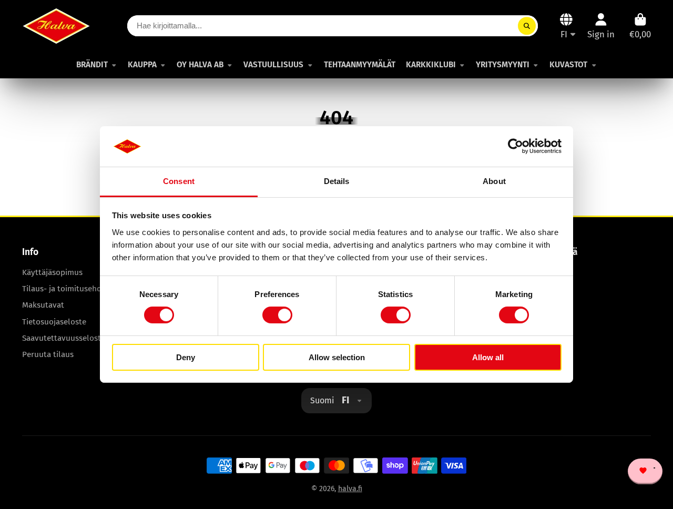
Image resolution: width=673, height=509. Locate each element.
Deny (185, 357)
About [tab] (494, 181)
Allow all (488, 357)
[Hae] (527, 26)
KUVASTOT (568, 64)
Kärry (640, 26)
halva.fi (350, 488)
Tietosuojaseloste (54, 322)
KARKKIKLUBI (431, 64)
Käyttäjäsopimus (52, 272)
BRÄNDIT (92, 64)
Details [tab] (337, 181)
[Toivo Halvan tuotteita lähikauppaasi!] (649, 472)
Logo (56, 26)
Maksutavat (43, 305)
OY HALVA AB (200, 64)
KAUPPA (142, 64)
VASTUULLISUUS (273, 64)
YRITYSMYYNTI (502, 64)
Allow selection (337, 357)
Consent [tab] (179, 181)
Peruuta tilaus (48, 354)
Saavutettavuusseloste (63, 338)
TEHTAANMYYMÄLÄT (359, 64)
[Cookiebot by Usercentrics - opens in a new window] (516, 146)
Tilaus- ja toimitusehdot (65, 288)
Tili (601, 26)
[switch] (277, 315)
